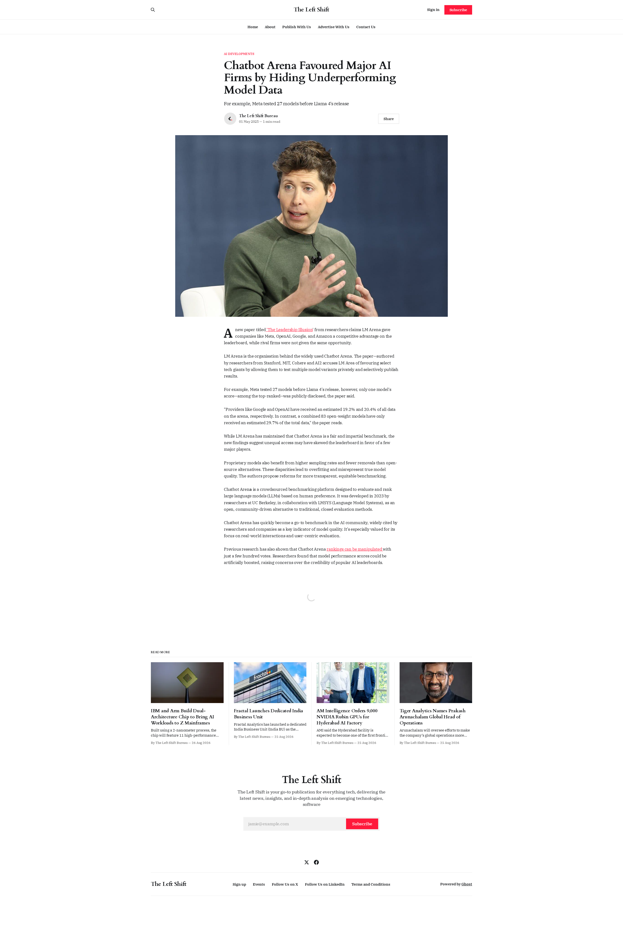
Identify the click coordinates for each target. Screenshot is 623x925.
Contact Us (366, 27)
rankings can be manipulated (355, 549)
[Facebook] (316, 862)
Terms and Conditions (370, 884)
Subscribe (458, 10)
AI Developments (239, 54)
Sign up (239, 884)
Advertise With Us (333, 27)
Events (259, 884)
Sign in (433, 9)
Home (252, 27)
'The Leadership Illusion (289, 329)
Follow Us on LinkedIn (325, 884)
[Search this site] (152, 10)
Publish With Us (296, 27)
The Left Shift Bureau (258, 116)
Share (389, 118)
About (270, 27)
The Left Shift (311, 10)
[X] (306, 862)
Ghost (466, 884)
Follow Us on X (285, 884)
